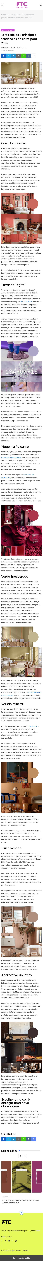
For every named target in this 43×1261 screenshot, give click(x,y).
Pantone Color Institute (11, 458)
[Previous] (20, 1156)
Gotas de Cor (7, 1196)
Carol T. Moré (9, 47)
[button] (2, 5)
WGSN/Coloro (26, 302)
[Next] (25, 1156)
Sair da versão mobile (21, 1258)
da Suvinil (33, 726)
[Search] (41, 5)
